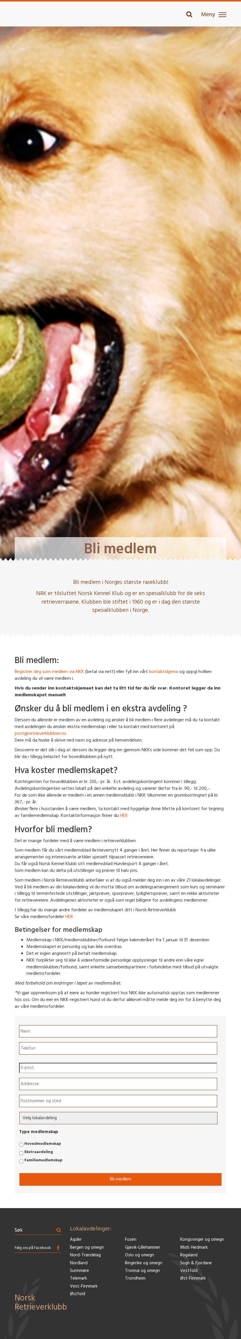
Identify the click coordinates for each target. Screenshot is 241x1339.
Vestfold (189, 1271)
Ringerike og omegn (143, 1263)
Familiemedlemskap (43, 1160)
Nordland (79, 1263)
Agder (76, 1240)
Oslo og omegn (139, 1255)
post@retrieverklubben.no (40, 733)
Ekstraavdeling (38, 1152)
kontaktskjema (163, 672)
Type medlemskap (38, 1132)
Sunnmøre (79, 1271)
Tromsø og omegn (142, 1271)
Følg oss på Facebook (33, 1248)
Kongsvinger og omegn (202, 1240)
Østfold (77, 1294)
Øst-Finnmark (193, 1278)
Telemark (78, 1278)
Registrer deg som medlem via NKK (49, 672)
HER (124, 816)
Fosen (130, 1240)
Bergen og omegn (87, 1248)
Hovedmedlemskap (42, 1144)
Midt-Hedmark (194, 1248)
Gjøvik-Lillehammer (142, 1248)
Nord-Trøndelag (85, 1255)
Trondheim (135, 1278)
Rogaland (189, 1255)
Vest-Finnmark (84, 1286)
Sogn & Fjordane (196, 1263)
